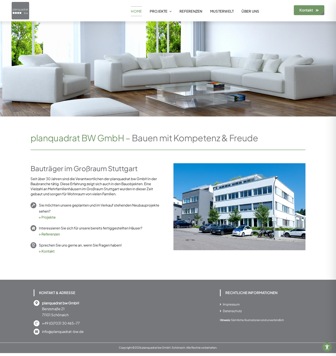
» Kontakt (47, 251)
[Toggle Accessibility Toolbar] (327, 347)
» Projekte (47, 217)
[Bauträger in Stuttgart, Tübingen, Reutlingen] (20, 3)
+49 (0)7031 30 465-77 (61, 323)
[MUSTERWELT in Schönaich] (239, 165)
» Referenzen (49, 234)
